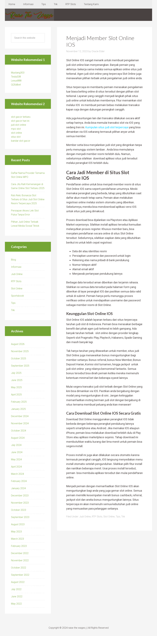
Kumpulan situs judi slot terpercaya (106, 127)
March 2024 (17, 473)
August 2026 (18, 344)
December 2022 (20, 553)
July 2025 (16, 372)
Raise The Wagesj (29, 15)
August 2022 (18, 582)
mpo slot (16, 128)
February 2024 (19, 481)
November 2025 (20, 351)
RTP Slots (97, 516)
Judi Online (85, 516)
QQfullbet (16, 84)
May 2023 (16, 531)
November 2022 (20, 560)
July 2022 (16, 589)
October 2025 (18, 358)
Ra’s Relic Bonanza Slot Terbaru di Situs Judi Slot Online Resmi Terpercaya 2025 (27, 199)
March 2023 (17, 538)
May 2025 (16, 387)
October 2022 (18, 567)
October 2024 (18, 430)
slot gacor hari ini (20, 120)
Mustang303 (17, 72)
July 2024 (16, 445)
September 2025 (20, 365)
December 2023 (20, 495)
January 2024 (18, 488)
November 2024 (20, 423)
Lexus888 (16, 80)
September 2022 (20, 574)
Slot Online (109, 516)
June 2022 (16, 596)
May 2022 (16, 603)
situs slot (16, 136)
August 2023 (18, 524)
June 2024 (16, 452)
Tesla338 (16, 76)
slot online (16, 132)
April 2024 (16, 466)
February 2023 (19, 546)
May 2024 (16, 459)
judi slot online (18, 124)
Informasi (16, 266)
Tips (118, 516)
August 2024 (18, 437)
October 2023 (18, 509)
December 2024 (20, 416)
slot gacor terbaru (20, 116)
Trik (123, 516)
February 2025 (19, 401)
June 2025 (16, 380)
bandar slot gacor (20, 140)
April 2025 (16, 394)
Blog (13, 259)
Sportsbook (17, 295)
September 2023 (20, 517)
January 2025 (18, 409)
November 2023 (20, 502)
